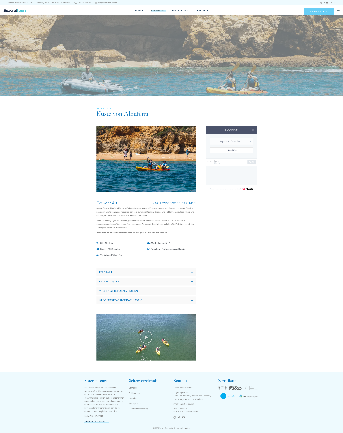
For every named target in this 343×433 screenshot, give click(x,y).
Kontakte (133, 398)
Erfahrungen (134, 393)
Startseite (133, 388)
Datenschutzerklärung (138, 408)
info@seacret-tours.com (184, 404)
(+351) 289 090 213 (182, 408)
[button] (99, 158)
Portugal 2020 (135, 403)
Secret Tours (164, 428)
